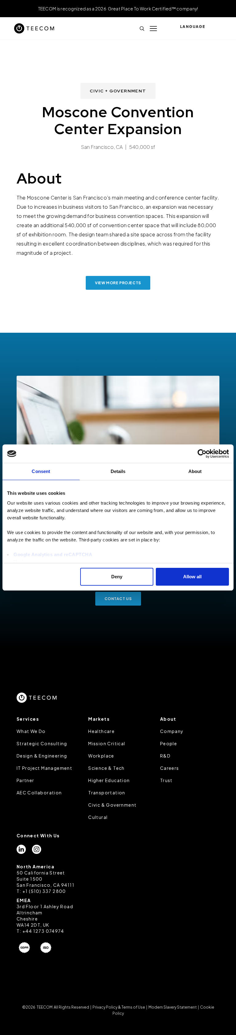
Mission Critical (106, 743)
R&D (165, 755)
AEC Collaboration (39, 792)
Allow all (192, 576)
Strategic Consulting (42, 743)
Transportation (106, 792)
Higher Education (109, 780)
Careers (169, 768)
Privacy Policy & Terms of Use (118, 1007)
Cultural (98, 817)
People (168, 743)
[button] (153, 28)
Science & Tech (106, 768)
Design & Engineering (42, 755)
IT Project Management (44, 768)
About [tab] (195, 471)
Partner (25, 780)
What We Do (31, 731)
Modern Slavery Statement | (173, 1007)
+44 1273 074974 (43, 931)
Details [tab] (118, 471)
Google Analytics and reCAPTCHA (53, 554)
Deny (116, 576)
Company (172, 731)
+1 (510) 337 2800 (44, 891)
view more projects (118, 283)
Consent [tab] (41, 471)
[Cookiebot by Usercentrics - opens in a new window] (202, 453)
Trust (166, 780)
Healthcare (101, 731)
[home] (34, 28)
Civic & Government (112, 805)
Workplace (101, 755)
